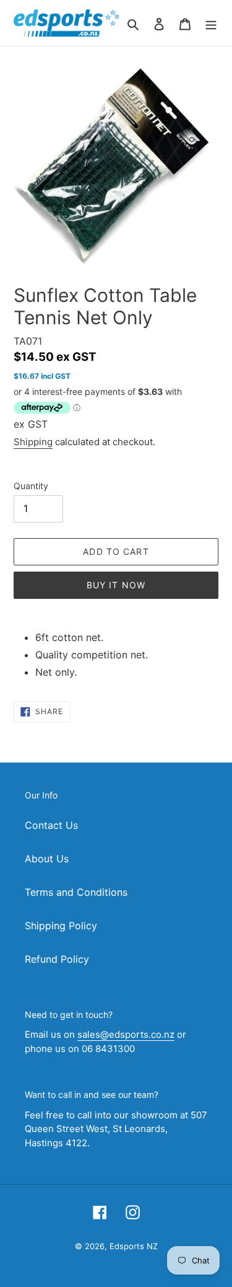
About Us (47, 858)
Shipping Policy (61, 925)
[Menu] (211, 23)
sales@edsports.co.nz (125, 1034)
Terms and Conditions (76, 892)
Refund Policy (57, 959)
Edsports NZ (134, 1246)
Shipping (33, 442)
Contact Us (51, 825)
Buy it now (116, 585)
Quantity (31, 485)
